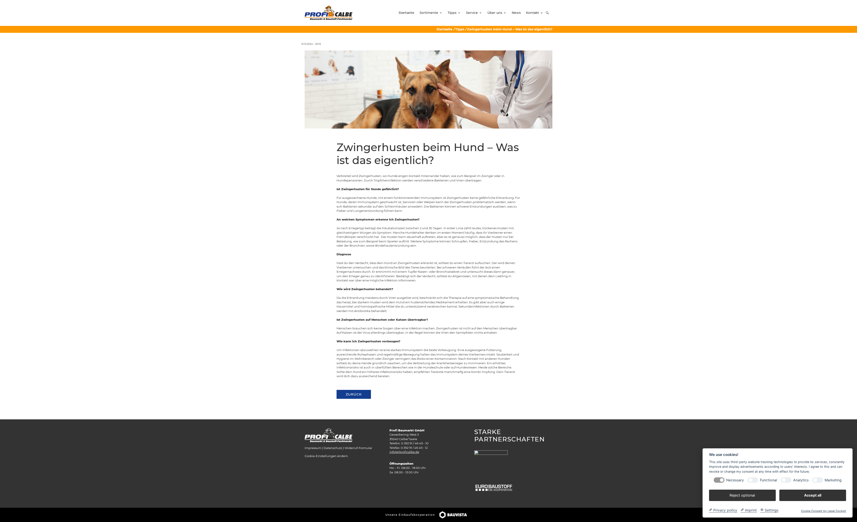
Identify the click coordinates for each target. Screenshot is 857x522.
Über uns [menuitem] (494, 13)
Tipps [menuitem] (452, 13)
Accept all (812, 495)
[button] (547, 13)
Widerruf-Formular (358, 448)
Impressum (313, 448)
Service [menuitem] (472, 13)
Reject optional (742, 495)
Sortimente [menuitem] (429, 13)
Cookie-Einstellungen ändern (326, 456)
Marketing (833, 480)
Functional (768, 480)
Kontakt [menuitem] (532, 13)
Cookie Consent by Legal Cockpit (823, 510)
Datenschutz (333, 448)
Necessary (735, 480)
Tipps (459, 29)
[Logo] (328, 13)
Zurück (354, 394)
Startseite (444, 29)
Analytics (801, 480)
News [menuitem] (516, 13)
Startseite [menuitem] (406, 13)
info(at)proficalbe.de (404, 452)
